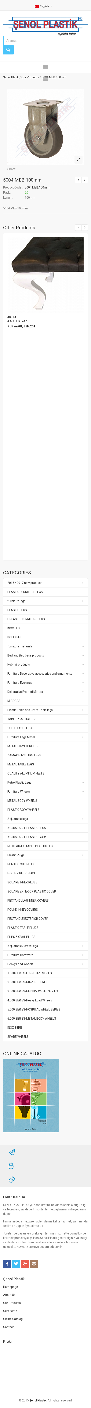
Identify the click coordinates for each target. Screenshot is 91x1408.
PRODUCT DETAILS (45, 274)
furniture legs (16, 601)
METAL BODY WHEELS (22, 800)
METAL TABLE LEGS (20, 764)
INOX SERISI (15, 1027)
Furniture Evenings (19, 682)
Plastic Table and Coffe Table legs (30, 710)
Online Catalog (13, 1319)
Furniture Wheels (18, 791)
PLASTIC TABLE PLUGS (23, 927)
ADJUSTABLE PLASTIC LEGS (26, 828)
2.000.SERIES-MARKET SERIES (27, 982)
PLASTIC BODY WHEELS (23, 809)
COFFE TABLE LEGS (20, 728)
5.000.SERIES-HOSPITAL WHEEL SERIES (33, 1009)
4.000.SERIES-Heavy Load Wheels (29, 1000)
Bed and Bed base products (25, 655)
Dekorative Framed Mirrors (25, 691)
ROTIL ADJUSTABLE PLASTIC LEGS (31, 846)
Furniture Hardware (20, 955)
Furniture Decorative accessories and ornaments (39, 673)
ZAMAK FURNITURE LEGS (24, 755)
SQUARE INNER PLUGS (22, 882)
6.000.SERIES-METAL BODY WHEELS (31, 1018)
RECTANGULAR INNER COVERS (28, 900)
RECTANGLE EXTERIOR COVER (27, 918)
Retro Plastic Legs (19, 782)
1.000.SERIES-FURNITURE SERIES (29, 973)
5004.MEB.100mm (22, 180)
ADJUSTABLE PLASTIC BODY (27, 837)
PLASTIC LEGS (17, 610)
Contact (8, 1327)
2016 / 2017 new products (24, 583)
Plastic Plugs (15, 855)
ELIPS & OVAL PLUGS (21, 937)
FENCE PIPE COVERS (21, 873)
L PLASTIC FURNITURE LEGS (26, 619)
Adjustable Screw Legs (22, 946)
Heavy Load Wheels (20, 964)
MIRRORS (13, 701)
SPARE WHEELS (18, 1036)
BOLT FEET (14, 637)
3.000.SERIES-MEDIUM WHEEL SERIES (32, 991)
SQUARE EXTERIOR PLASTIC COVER (31, 891)
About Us (9, 1295)
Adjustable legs (17, 819)
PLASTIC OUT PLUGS (21, 864)
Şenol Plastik (37, 1400)
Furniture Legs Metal (21, 737)
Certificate (10, 1311)
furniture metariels (20, 646)
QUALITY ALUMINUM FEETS (25, 773)
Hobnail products (18, 664)
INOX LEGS (14, 628)
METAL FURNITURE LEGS (23, 746)
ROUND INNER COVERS (22, 909)
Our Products (12, 1303)
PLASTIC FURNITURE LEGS (25, 592)
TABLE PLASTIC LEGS (21, 719)
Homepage (10, 1287)
